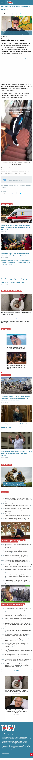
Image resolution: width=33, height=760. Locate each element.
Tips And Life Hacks (16, 693)
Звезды (4, 187)
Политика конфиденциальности (22, 750)
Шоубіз (29, 185)
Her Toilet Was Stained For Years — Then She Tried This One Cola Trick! (16, 690)
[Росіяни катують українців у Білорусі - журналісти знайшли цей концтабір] (16, 594)
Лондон (17, 185)
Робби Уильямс (9, 185)
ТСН (7, 191)
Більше (16, 670)
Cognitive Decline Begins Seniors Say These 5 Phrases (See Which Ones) (16, 711)
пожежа (23, 185)
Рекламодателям (5, 753)
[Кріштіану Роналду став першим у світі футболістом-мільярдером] (16, 530)
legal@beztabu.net (20, 748)
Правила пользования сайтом (8, 750)
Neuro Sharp (16, 714)
